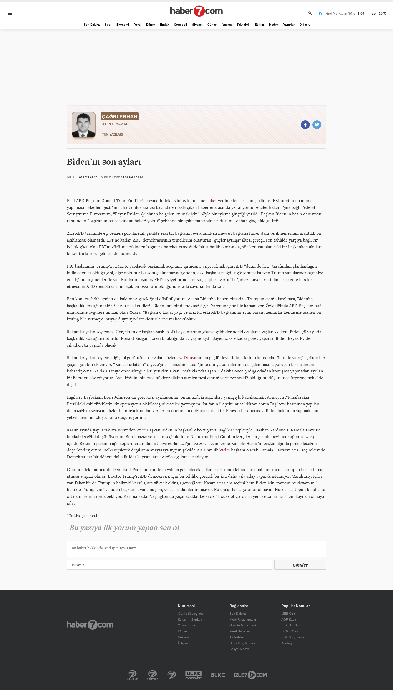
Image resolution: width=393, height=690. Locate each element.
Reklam (183, 637)
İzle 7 (250, 675)
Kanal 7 (132, 675)
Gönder (300, 565)
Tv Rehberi (237, 637)
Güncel (212, 24)
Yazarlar (289, 24)
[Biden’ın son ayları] (305, 124)
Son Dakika (92, 24)
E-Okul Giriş (290, 631)
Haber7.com (90, 625)
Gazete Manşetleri (242, 625)
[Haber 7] (196, 11)
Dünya (150, 24)
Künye (182, 631)
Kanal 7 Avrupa (171, 675)
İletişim (183, 643)
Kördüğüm (288, 643)
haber (211, 200)
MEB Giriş (288, 613)
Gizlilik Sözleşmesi (191, 613)
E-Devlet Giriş (291, 625)
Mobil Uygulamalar (242, 619)
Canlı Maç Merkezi (242, 643)
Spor (108, 24)
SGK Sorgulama (293, 637)
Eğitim (259, 24)
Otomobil (180, 24)
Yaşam (227, 24)
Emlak (164, 24)
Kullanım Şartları (190, 619)
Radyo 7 (152, 675)
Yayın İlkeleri (187, 625)
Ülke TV (218, 675)
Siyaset (197, 24)
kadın (224, 450)
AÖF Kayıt (288, 619)
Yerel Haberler (239, 631)
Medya (273, 24)
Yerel (137, 24)
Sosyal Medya (239, 649)
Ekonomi (122, 24)
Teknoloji (243, 24)
